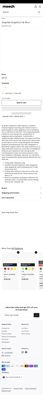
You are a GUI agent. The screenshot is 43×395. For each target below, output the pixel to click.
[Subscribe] (36, 315)
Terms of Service (30, 388)
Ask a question (8, 198)
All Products (17, 248)
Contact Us (5, 328)
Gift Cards (5, 339)
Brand (4, 188)
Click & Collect (7, 334)
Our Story (25, 328)
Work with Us (26, 334)
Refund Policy (6, 391)
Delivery (4, 331)
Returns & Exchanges (9, 337)
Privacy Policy (18, 388)
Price (4, 74)
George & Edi (6, 26)
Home (3, 18)
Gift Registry (6, 342)
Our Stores (25, 331)
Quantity (5, 83)
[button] (21, 108)
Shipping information (10, 193)
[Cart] (35, 7)
